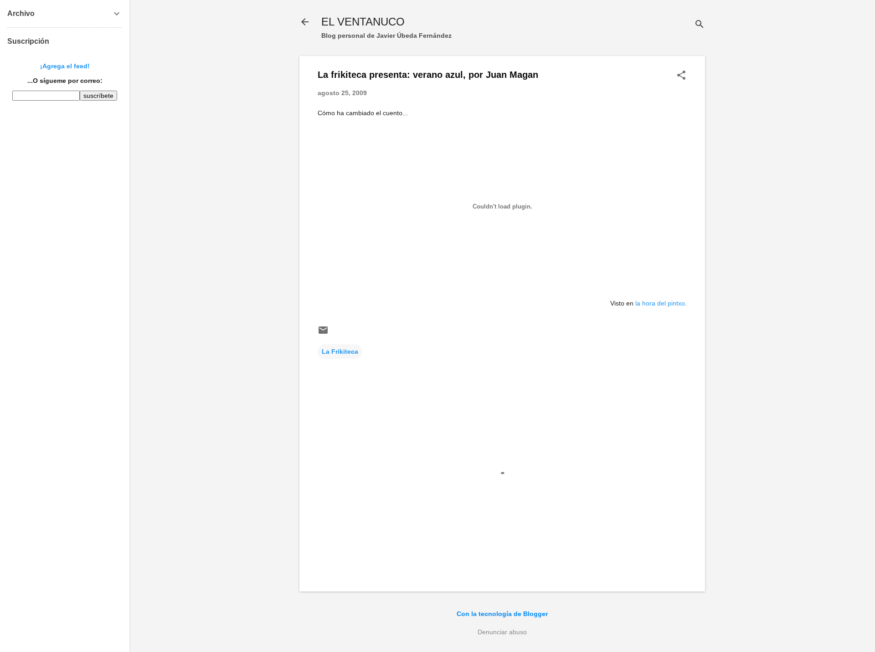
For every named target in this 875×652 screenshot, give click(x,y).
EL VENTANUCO (363, 21)
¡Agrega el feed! (65, 66)
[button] (681, 76)
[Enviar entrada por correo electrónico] (323, 333)
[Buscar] (699, 25)
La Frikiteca (340, 351)
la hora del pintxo (660, 303)
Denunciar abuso (502, 632)
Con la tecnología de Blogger (502, 613)
